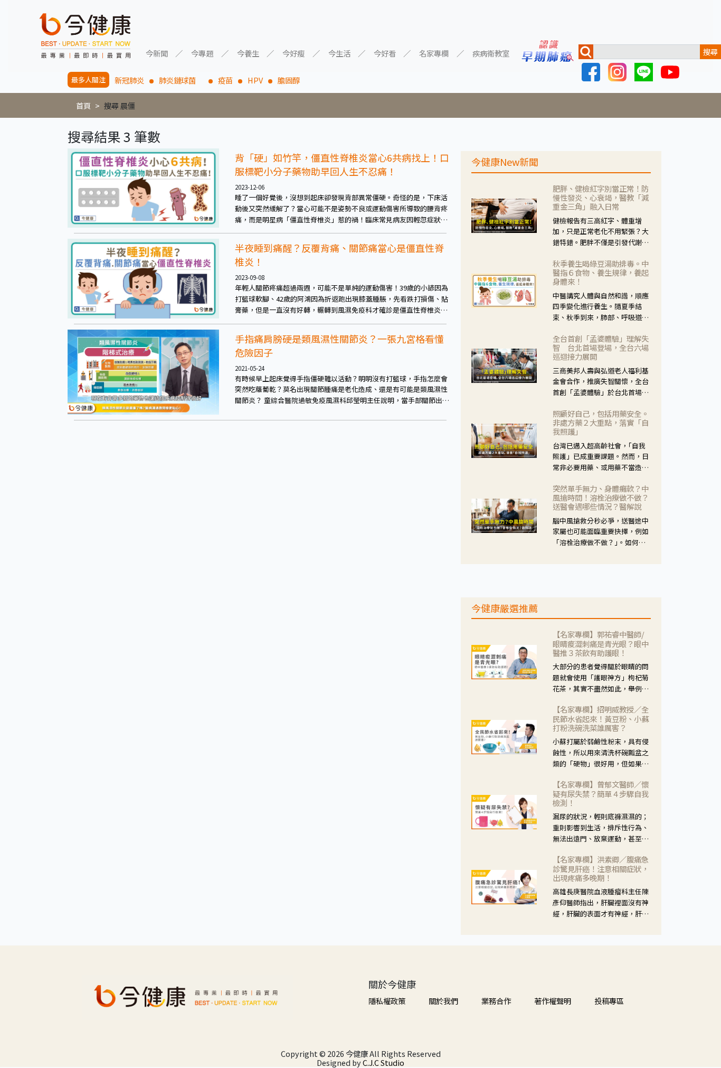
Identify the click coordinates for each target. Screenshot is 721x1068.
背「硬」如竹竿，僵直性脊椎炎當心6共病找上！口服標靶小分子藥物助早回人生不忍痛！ (342, 164)
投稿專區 (609, 1000)
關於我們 (443, 1000)
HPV (255, 80)
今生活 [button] (339, 52)
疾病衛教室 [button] (490, 52)
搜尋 (710, 51)
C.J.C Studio (383, 1062)
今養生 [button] (248, 52)
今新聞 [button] (157, 52)
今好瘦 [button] (293, 52)
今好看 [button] (385, 52)
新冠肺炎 (129, 80)
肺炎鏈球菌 (181, 80)
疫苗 (225, 80)
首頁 (83, 105)
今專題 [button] (202, 52)
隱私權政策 (386, 1000)
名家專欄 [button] (434, 52)
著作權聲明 (552, 1000)
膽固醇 (289, 80)
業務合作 (496, 1000)
